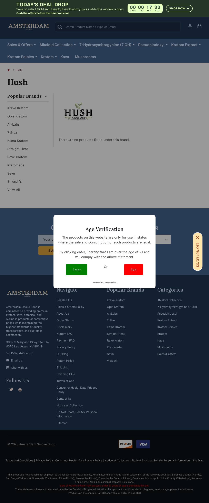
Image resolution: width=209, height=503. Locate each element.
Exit (134, 270)
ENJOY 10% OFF (198, 254)
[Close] (197, 237)
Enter (76, 270)
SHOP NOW (179, 8)
